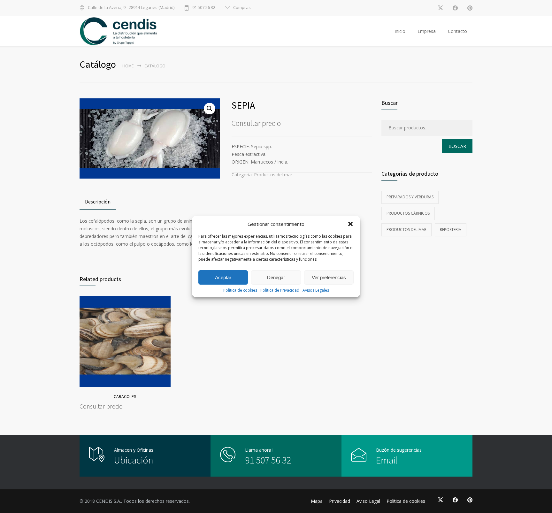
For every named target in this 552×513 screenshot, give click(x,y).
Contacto (457, 31)
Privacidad (339, 501)
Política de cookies (240, 290)
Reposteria (450, 229)
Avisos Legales (316, 290)
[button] (350, 224)
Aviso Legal (368, 501)
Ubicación (133, 460)
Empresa (427, 31)
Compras (242, 7)
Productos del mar (273, 175)
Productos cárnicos (408, 213)
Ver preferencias (329, 277)
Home (128, 66)
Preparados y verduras (410, 197)
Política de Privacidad (279, 290)
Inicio (400, 31)
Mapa (317, 501)
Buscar (457, 146)
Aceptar (223, 277)
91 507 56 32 (203, 7)
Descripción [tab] (98, 201)
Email (386, 460)
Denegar (276, 277)
